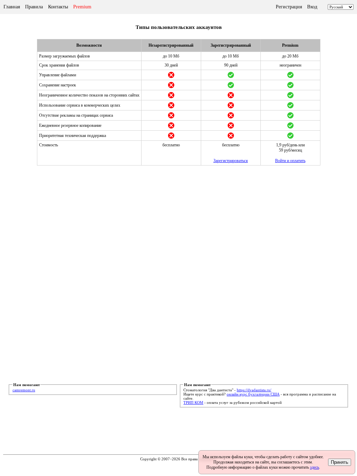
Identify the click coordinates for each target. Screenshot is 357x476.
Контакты (58, 6)
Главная (11, 6)
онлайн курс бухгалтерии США (253, 394)
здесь (314, 467)
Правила (34, 6)
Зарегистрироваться (230, 160)
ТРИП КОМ (193, 402)
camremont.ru (24, 390)
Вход (312, 6)
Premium (82, 6)
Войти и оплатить (290, 160)
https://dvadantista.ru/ (254, 390)
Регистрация (289, 6)
